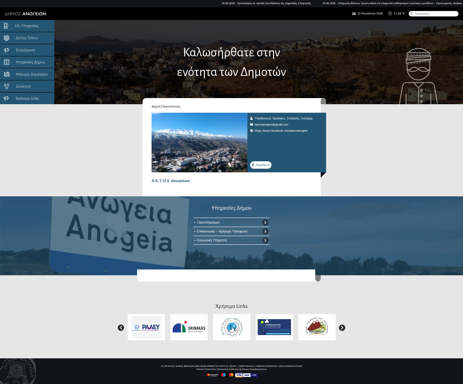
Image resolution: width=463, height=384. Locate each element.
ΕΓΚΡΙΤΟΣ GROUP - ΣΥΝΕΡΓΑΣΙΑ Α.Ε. (236, 366)
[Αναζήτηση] (411, 13)
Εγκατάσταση (171, 106)
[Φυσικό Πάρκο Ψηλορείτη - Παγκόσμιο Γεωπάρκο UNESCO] (232, 327)
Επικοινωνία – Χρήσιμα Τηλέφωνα (222, 231)
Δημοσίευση (263, 164)
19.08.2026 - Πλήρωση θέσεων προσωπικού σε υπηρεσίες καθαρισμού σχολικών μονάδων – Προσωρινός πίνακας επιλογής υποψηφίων (344, 3)
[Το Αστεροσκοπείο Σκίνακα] (189, 326)
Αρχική (156, 106)
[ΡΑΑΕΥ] (146, 327)
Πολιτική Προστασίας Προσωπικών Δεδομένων (217, 369)
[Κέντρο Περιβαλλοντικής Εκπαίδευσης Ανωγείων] (317, 327)
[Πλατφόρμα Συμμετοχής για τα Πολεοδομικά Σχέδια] (274, 326)
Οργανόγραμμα (208, 222)
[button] (121, 328)
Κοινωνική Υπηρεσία (212, 240)
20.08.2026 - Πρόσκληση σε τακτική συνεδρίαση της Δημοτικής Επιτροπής (204, 3)
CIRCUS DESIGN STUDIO (290, 366)
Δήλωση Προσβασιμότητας (254, 369)
